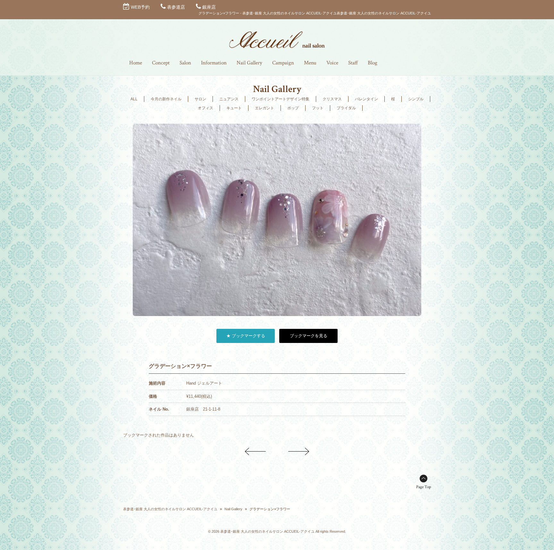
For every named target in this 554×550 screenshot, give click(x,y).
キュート (234, 108)
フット (317, 108)
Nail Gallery (233, 509)
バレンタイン (366, 99)
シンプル (416, 99)
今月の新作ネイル (166, 99)
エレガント (264, 108)
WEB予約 (140, 7)
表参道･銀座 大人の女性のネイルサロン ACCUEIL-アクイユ (170, 509)
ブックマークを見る (308, 335)
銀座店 (209, 7)
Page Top (423, 487)
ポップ (293, 108)
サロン (200, 99)
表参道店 (176, 7)
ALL (134, 99)
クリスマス (332, 99)
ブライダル (346, 108)
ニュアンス (229, 99)
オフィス (205, 108)
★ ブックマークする (245, 335)
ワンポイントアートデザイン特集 (280, 99)
